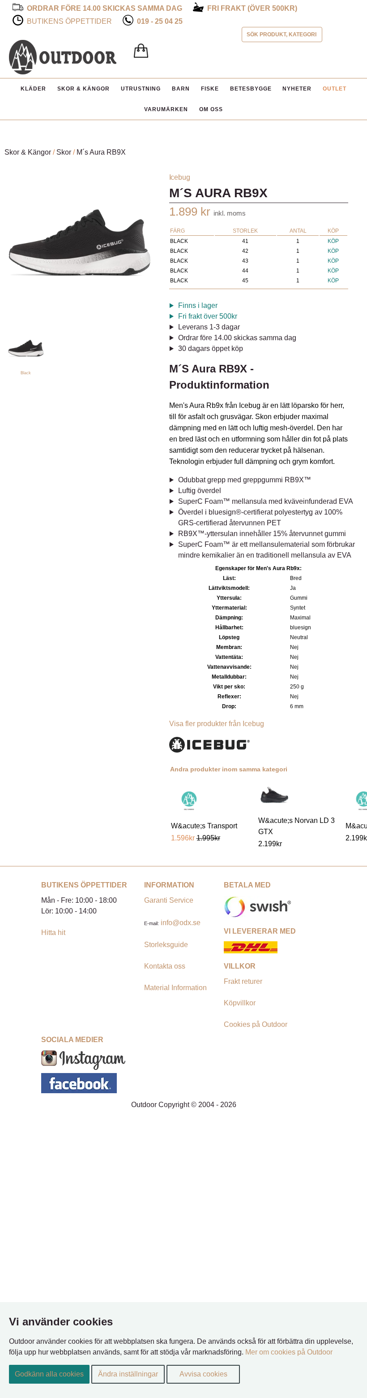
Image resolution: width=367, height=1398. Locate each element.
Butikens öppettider (69, 21)
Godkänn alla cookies (49, 1374)
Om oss (211, 109)
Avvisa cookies (203, 1374)
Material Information (175, 987)
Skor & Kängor (83, 89)
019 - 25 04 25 (160, 21)
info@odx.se (181, 922)
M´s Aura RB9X (101, 152)
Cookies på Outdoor (255, 1024)
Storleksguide (166, 944)
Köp (333, 241)
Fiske (210, 89)
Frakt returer (243, 981)
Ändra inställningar (128, 1374)
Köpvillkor (240, 1003)
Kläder (33, 89)
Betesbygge (251, 89)
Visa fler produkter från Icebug (216, 723)
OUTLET (334, 89)
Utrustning (141, 89)
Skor (63, 152)
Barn (181, 89)
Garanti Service (168, 900)
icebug (179, 177)
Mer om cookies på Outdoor (289, 1352)
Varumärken (166, 109)
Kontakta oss (164, 966)
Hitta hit (53, 932)
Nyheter (297, 89)
